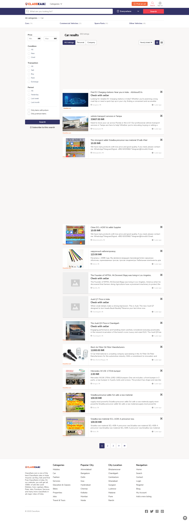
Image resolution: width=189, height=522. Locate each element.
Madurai (111, 492)
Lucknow (112, 489)
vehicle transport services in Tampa (106, 116)
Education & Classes (61, 485)
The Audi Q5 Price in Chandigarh (105, 323)
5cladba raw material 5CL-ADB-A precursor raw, (112, 419)
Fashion (56, 477)
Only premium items (38, 114)
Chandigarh (113, 473)
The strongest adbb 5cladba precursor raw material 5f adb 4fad (119, 140)
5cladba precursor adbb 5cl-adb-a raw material (112, 395)
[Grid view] (161, 42)
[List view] (157, 42)
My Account (141, 492)
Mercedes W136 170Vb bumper (106, 371)
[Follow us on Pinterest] (162, 511)
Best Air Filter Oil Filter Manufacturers (108, 347)
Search (153, 11)
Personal (80, 42)
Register (140, 485)
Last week (35, 98)
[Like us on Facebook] (146, 511)
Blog (138, 489)
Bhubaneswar (114, 469)
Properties (57, 492)
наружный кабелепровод (103, 251)
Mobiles (56, 469)
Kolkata (84, 492)
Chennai (84, 489)
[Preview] (161, 92)
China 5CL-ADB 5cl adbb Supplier (106, 227)
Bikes (55, 489)
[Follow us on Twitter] (151, 511)
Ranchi (111, 500)
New (33, 53)
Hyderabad (86, 485)
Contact (139, 477)
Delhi (83, 477)
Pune (110, 496)
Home (139, 469)
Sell (32, 70)
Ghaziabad (113, 481)
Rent (33, 78)
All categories (31, 18)
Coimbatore (113, 477)
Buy (32, 74)
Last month (35, 102)
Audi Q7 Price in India (100, 299)
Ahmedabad (86, 469)
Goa (82, 481)
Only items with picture (39, 110)
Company (91, 42)
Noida (83, 500)
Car (54, 473)
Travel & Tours (59, 500)
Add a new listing (143, 496)
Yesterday (35, 95)
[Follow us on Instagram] (157, 511)
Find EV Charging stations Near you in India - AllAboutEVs (116, 92)
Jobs (55, 496)
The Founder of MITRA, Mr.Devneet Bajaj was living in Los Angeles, (121, 275)
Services (56, 481)
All (32, 49)
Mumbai (84, 496)
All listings (69, 42)
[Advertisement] (42, 173)
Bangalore (85, 473)
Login (138, 481)
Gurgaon (112, 485)
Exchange (34, 82)
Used (33, 57)
